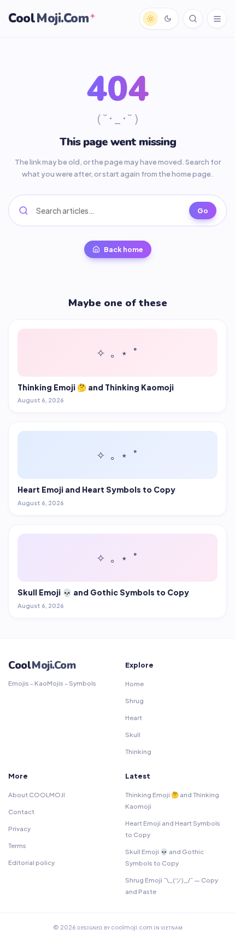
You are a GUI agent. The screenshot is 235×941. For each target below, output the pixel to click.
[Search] (193, 18)
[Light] (150, 18)
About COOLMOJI (36, 795)
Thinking (138, 751)
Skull (132, 734)
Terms (17, 845)
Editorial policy (31, 862)
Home (134, 684)
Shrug (134, 701)
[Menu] (217, 18)
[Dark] (167, 18)
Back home (123, 249)
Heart (133, 718)
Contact (21, 812)
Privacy (19, 829)
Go (202, 210)
